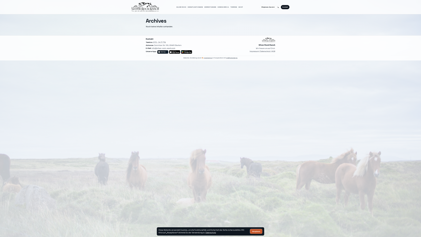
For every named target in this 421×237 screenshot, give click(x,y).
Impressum (254, 51)
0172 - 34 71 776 (159, 42)
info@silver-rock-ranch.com (163, 48)
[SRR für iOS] (174, 52)
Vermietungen (210, 7)
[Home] (145, 7)
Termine (233, 7)
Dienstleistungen (195, 7)
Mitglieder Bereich (268, 7)
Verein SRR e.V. (223, 7)
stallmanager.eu (231, 58)
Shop (240, 7)
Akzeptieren (256, 231)
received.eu (208, 58)
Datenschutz (265, 51)
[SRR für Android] (186, 52)
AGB (273, 51)
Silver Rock (181, 7)
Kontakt (285, 7)
